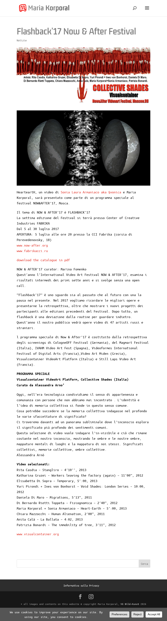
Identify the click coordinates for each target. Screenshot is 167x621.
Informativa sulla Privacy (81, 585)
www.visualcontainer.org (38, 534)
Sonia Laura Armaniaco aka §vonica (91, 192)
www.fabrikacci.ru (32, 251)
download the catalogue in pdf (43, 260)
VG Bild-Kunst (130, 604)
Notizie (22, 40)
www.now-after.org (32, 245)
